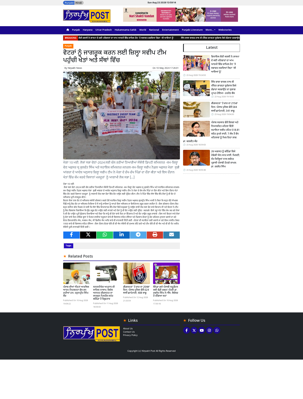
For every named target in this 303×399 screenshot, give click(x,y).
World (142, 30)
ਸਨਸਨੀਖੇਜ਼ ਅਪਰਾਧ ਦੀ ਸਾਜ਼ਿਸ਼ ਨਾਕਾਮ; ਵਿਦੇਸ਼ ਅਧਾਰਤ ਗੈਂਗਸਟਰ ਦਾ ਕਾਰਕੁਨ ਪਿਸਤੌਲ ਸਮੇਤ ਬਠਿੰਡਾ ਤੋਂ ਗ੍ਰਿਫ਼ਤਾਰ (104, 293)
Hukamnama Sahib (125, 30)
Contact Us (129, 331)
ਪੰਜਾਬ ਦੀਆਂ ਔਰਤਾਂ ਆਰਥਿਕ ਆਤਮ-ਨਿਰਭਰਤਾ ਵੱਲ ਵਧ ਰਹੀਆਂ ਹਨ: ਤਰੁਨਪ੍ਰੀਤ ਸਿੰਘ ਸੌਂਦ (76, 291)
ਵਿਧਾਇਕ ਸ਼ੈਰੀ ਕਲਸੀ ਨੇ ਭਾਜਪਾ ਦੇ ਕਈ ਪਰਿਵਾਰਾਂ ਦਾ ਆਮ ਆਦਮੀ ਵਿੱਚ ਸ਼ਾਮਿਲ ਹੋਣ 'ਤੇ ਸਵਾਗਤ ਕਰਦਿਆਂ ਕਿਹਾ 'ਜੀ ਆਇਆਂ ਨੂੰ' (107, 38)
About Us (128, 328)
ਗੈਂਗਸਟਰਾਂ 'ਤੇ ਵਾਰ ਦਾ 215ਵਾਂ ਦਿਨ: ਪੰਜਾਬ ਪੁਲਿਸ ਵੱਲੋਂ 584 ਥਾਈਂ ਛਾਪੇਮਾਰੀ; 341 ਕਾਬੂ (224, 107)
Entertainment (170, 30)
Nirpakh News (75, 68)
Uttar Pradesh (103, 30)
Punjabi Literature (192, 30)
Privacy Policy (130, 335)
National (154, 30)
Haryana (87, 30)
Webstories (225, 30)
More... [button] (210, 30)
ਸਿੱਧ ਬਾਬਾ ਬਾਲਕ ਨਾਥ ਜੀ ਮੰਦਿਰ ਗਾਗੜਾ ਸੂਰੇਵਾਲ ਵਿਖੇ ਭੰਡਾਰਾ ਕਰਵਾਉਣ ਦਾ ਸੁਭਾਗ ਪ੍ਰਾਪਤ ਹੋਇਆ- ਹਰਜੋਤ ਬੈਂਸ (211, 38)
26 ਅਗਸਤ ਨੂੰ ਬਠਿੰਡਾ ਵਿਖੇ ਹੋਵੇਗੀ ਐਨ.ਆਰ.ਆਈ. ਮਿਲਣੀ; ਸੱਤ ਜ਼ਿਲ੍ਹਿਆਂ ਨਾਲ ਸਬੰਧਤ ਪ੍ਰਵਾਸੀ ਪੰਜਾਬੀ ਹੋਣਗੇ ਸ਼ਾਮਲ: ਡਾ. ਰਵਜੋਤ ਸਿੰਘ (225, 159)
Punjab (76, 30)
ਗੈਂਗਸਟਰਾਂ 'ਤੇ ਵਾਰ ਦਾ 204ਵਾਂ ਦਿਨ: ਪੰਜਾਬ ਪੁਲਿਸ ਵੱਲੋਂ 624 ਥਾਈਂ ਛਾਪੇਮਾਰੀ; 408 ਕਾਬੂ (136, 290)
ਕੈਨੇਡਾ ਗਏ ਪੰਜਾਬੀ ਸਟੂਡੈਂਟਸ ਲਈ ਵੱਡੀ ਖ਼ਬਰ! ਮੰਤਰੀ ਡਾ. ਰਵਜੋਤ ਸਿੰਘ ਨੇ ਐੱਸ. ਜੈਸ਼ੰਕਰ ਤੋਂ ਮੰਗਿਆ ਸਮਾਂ (165, 291)
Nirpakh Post (148, 350)
